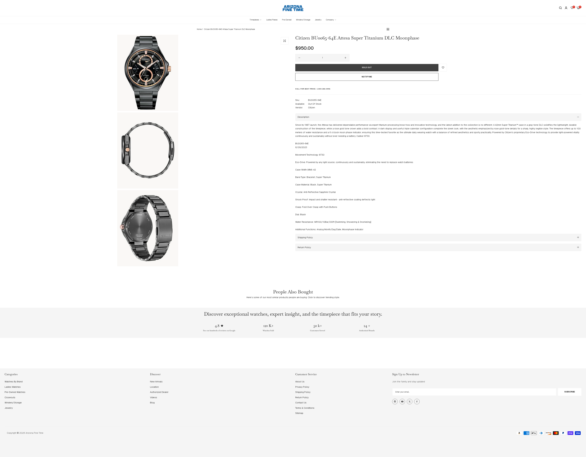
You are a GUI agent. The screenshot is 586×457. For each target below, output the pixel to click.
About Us (299, 381)
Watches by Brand (14, 381)
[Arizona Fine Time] (293, 8)
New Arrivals (156, 381)
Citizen (311, 107)
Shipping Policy (302, 392)
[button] (443, 67)
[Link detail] (395, 401)
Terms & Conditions (304, 408)
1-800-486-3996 (323, 89)
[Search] (560, 8)
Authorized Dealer (159, 392)
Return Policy (302, 397)
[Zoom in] (284, 41)
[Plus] (345, 58)
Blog (152, 402)
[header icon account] (566, 8)
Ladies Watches (13, 387)
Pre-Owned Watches (15, 392)
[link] (331, 20)
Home (199, 29)
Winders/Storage (13, 402)
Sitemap (299, 413)
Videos (153, 397)
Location (154, 387)
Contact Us (300, 402)
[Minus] (299, 58)
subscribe (569, 392)
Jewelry (9, 408)
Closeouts (10, 397)
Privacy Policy (302, 387)
